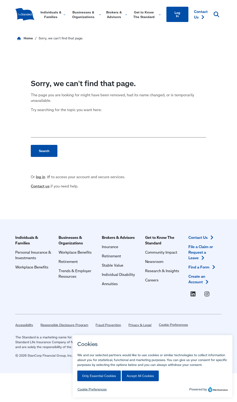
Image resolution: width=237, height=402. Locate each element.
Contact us (40, 186)
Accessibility (24, 325)
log (40, 176)
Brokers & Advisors (118, 237)
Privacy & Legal (139, 325)
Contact (201, 14)
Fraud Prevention (108, 325)
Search (44, 151)
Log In (177, 14)
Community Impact (161, 252)
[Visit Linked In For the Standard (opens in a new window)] (194, 293)
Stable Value (112, 265)
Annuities (110, 283)
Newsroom (154, 261)
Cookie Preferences (173, 325)
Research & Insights (162, 270)
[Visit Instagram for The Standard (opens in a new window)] (207, 293)
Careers (152, 279)
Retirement (68, 261)
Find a (198, 267)
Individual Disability (118, 274)
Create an (196, 279)
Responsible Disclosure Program (64, 325)
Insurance (110, 246)
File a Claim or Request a (200, 252)
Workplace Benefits (31, 267)
